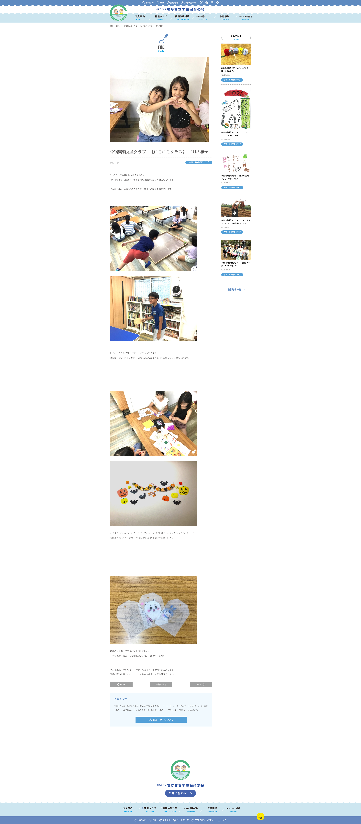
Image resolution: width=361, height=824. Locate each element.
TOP (111, 26)
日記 (117, 26)
